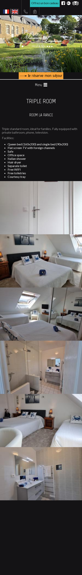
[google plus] (69, 3)
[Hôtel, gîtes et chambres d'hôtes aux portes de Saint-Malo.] (41, 182)
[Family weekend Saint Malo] (41, 342)
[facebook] (63, 3)
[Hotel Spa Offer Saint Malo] (41, 448)
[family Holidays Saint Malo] (41, 395)
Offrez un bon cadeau (44, 3)
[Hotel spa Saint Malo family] (41, 235)
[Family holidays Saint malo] (41, 289)
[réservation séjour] (41, 75)
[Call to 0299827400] (26, 12)
